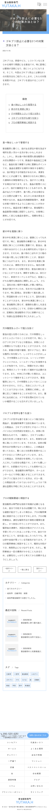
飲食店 (27, 685)
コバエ (24, 680)
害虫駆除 (25, 674)
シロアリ (34, 674)
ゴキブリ (9, 680)
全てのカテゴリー (14, 588)
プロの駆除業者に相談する (23, 122)
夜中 (20, 685)
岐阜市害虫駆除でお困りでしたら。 (21, 598)
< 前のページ (9, 569)
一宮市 (16, 674)
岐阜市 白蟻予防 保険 (17, 593)
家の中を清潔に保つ (20, 109)
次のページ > (40, 569)
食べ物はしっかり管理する (23, 104)
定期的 (36, 680)
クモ (17, 680)
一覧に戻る (24, 569)
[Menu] (45, 4)
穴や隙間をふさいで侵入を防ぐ (26, 113)
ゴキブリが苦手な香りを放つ (24, 117)
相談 (7, 685)
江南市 (8, 674)
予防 (14, 685)
